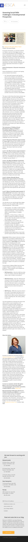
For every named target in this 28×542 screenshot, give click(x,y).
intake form (18, 388)
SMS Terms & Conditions (8, 501)
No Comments (14, 21)
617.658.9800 (7, 465)
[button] (2, 5)
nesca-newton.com (8, 506)
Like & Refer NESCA (8, 508)
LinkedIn (6, 510)
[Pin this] (14, 25)
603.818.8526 (7, 478)
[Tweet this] (6, 25)
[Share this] (4, 25)
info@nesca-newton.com (11, 402)
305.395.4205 (7, 495)
